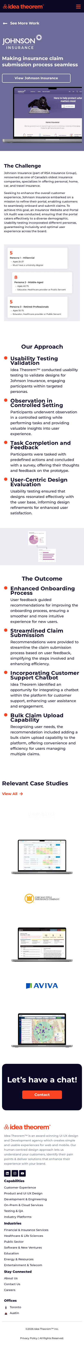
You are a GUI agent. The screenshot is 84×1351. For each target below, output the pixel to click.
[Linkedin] (7, 1173)
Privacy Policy (29, 1338)
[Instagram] (15, 1173)
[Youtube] (22, 1173)
